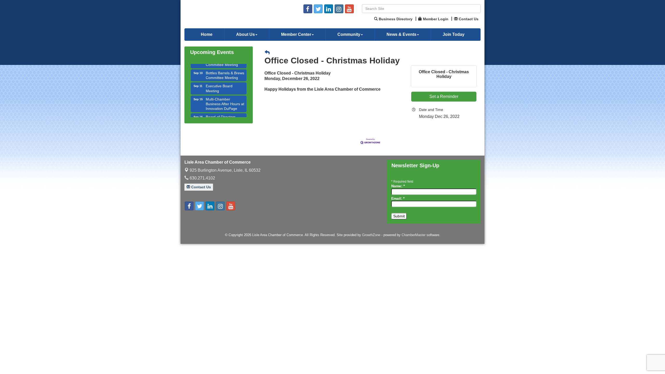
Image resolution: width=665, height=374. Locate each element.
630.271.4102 (202, 178)
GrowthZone (371, 235)
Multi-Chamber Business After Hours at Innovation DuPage (225, 98)
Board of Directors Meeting (221, 113)
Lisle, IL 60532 (225, 170)
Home (206, 34)
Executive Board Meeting (219, 82)
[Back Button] (267, 53)
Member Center (296, 34)
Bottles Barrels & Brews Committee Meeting (225, 69)
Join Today (453, 34)
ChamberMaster (413, 235)
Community (348, 34)
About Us (245, 34)
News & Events (401, 34)
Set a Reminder (443, 96)
